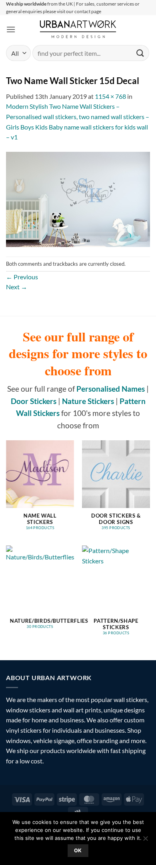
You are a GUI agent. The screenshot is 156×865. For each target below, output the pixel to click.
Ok (78, 850)
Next (16, 286)
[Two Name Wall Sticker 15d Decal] (78, 198)
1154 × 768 (110, 96)
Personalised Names (110, 388)
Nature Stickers (88, 401)
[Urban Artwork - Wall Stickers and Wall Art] (78, 29)
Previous (22, 276)
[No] (145, 840)
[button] (11, 29)
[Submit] (140, 53)
